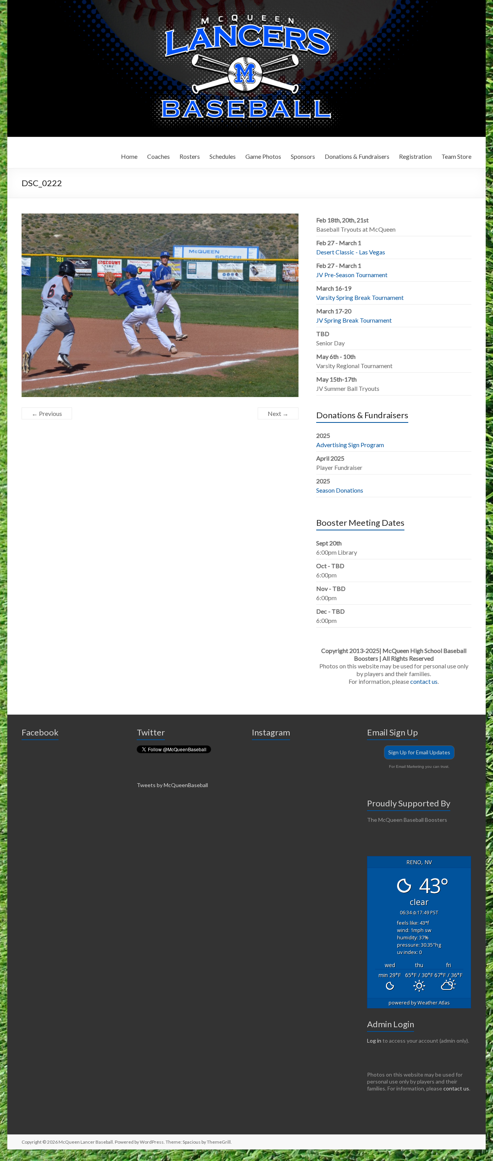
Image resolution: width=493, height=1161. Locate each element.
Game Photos (263, 156)
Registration (415, 156)
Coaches (158, 156)
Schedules (223, 156)
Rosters (189, 156)
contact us (424, 681)
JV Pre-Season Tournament (351, 274)
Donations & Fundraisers (357, 156)
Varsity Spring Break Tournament (360, 297)
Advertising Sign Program (350, 444)
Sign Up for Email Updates (419, 752)
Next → (278, 413)
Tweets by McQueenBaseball (172, 785)
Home (129, 156)
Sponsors (303, 156)
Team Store (456, 156)
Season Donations (339, 490)
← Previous (47, 413)
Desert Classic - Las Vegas (350, 252)
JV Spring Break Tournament (354, 320)
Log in (374, 1040)
